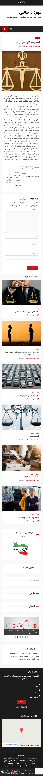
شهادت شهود (21, 417)
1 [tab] (27, 637)
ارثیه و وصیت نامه (30, 766)
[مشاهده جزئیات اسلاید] (21, 626)
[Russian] (3, 773)
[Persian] (6, 773)
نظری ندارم (34, 697)
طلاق (13, 766)
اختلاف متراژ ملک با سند (30, 175)
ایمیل (35, 245)
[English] (14, 773)
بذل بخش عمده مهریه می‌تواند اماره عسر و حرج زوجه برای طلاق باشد (21, 333)
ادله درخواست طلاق (21, 458)
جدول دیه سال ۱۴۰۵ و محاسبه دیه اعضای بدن (21, 758)
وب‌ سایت (34, 253)
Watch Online (5, 29)
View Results (21, 707)
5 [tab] (17, 637)
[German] (8, 773)
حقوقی (37, 38)
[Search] (11, 29)
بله (37, 686)
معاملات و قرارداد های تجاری (14, 760)
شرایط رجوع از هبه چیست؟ (21, 498)
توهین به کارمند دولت (26, 168)
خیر (36, 691)
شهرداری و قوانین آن (28, 763)
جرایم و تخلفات (32, 760)
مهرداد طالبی (30, 12)
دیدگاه (35, 209)
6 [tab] (15, 637)
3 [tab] (22, 637)
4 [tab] (20, 637)
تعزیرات (19, 766)
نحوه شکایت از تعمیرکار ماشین (21, 376)
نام (36, 236)
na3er (22, 773)
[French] (11, 773)
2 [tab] (25, 637)
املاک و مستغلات (13, 763)
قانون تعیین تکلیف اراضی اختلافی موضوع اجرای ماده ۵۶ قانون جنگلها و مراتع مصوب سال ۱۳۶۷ (14, 179)
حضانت (21, 755)
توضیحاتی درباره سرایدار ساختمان (21, 292)
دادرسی (7, 766)
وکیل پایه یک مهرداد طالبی (32, 46)
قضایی (32, 392)
